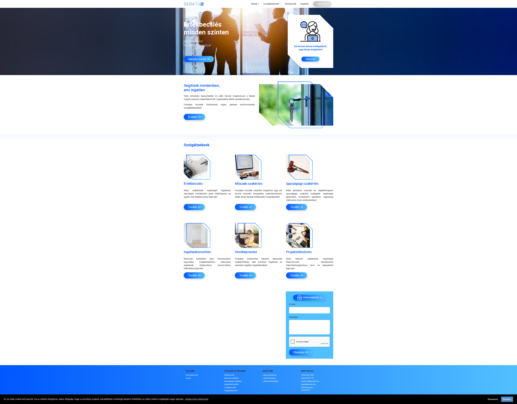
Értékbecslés (229, 375)
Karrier (188, 378)
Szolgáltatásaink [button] (271, 4)
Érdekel (193, 117)
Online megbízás (310, 297)
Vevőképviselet (230, 388)
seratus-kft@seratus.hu (310, 381)
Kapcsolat (322, 4)
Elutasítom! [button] (493, 399)
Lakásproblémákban (271, 381)
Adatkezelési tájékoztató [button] (196, 399)
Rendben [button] (507, 399)
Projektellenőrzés (230, 391)
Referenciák (290, 4)
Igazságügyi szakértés (233, 381)
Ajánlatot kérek (197, 59)
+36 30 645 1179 (307, 378)
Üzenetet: (293, 317)
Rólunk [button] (254, 4)
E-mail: (292, 304)
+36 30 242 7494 (307, 375)
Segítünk (305, 4)
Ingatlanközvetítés (231, 384)
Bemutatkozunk (192, 375)
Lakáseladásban (269, 378)
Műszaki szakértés (231, 378)
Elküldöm (299, 352)
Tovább (193, 207)
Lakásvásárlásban (270, 375)
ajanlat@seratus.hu (308, 384)
